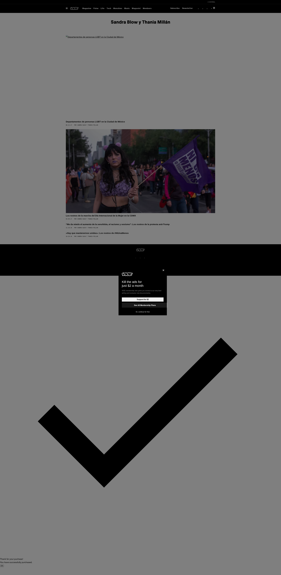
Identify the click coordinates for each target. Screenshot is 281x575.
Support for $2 (143, 299)
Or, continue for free (143, 312)
